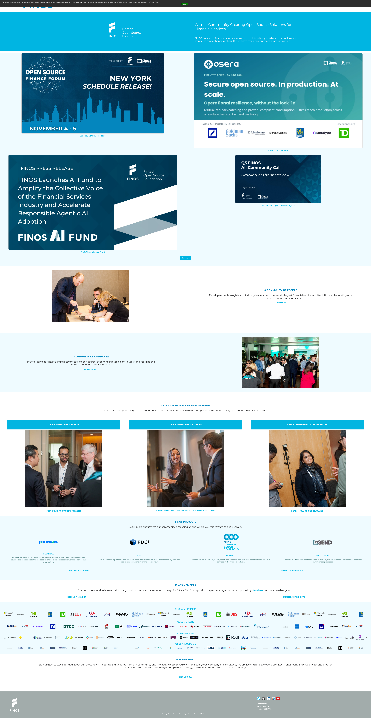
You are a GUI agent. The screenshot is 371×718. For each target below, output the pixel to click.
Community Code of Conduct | (188, 714)
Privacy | (165, 714)
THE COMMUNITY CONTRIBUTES (307, 424)
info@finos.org (263, 706)
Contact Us (262, 704)
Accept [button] (185, 4)
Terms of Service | (173, 714)
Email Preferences (203, 714)
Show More (185, 258)
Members (257, 590)
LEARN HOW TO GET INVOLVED (307, 511)
